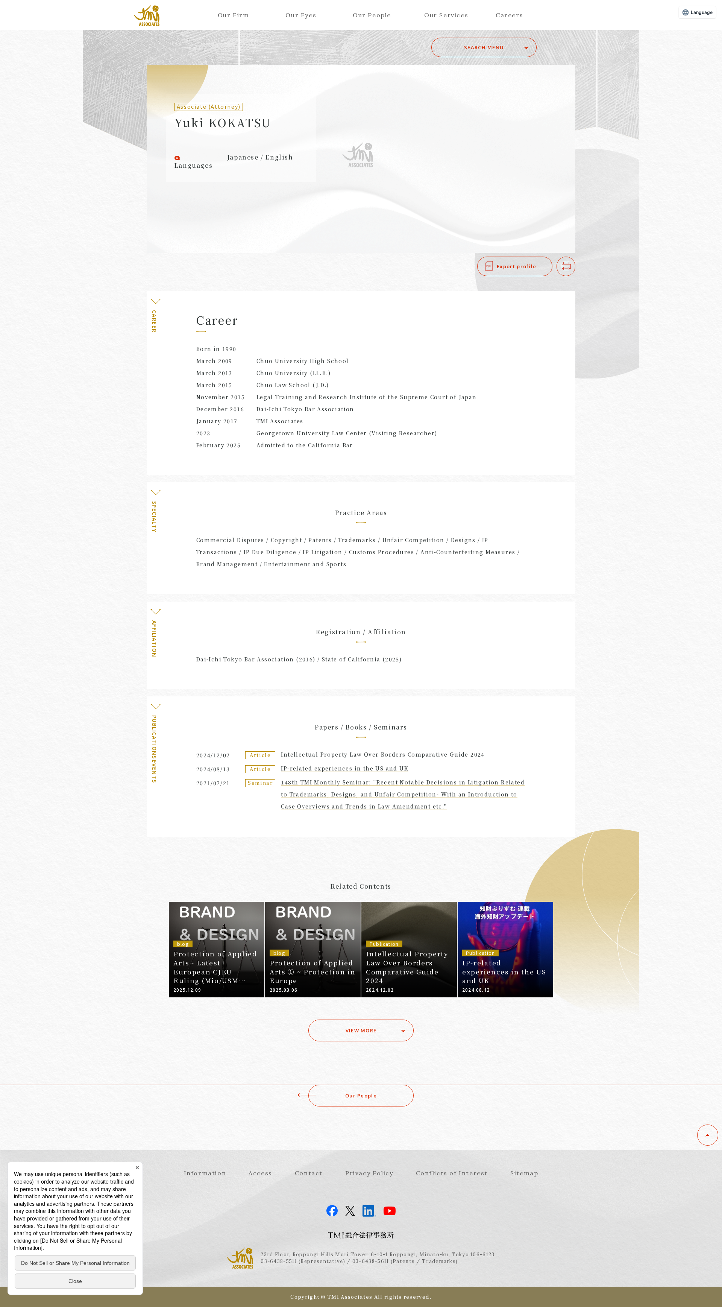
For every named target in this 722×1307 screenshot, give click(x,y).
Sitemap (524, 1173)
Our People (372, 15)
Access (260, 1173)
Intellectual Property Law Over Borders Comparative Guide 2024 (382, 754)
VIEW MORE (361, 1030)
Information (205, 1173)
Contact (309, 1173)
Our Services (446, 15)
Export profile (516, 266)
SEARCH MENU (484, 47)
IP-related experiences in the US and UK (344, 768)
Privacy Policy (369, 1173)
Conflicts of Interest (452, 1173)
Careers (509, 15)
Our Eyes (300, 15)
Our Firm (233, 15)
